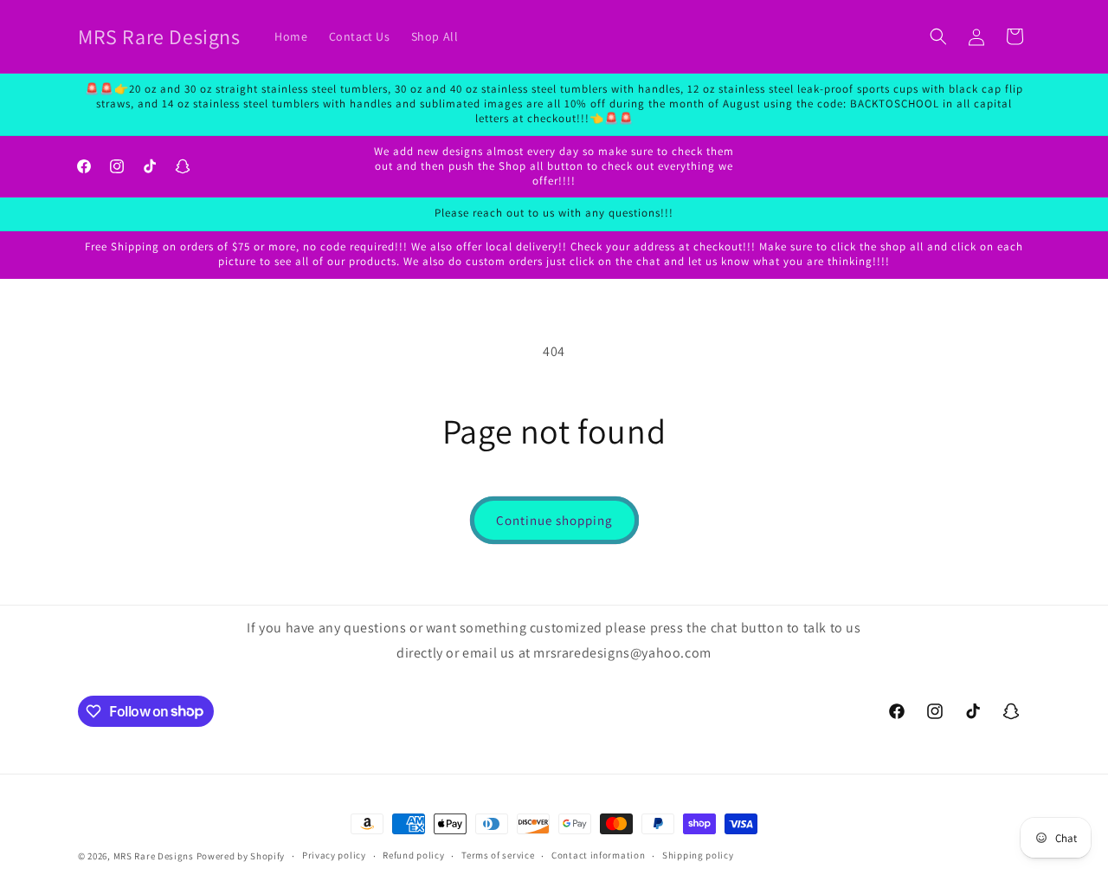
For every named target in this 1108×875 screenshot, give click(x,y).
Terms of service (497, 855)
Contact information (598, 855)
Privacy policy (334, 855)
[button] (938, 36)
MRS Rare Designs (153, 856)
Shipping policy (698, 855)
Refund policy (413, 855)
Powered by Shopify (241, 856)
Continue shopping (554, 520)
